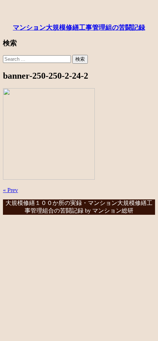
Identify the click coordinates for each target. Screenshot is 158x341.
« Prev (10, 190)
